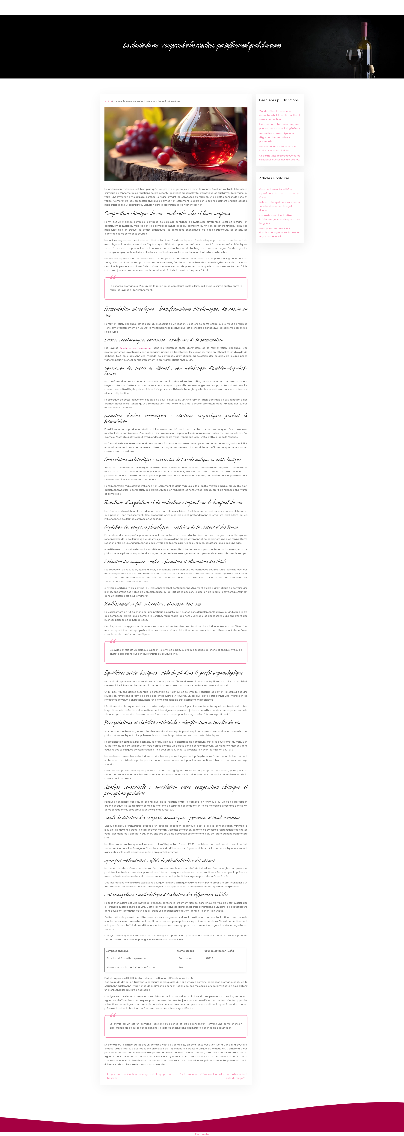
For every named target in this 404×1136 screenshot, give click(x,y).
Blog (110, 101)
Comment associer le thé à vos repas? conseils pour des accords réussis (279, 193)
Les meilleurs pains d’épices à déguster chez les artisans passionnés (276, 137)
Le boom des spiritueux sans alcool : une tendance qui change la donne (279, 206)
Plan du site (202, 1134)
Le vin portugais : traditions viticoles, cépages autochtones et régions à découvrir (279, 232)
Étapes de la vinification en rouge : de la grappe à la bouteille (140, 1076)
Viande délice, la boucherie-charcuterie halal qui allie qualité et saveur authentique (279, 115)
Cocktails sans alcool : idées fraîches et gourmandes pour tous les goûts (279, 219)
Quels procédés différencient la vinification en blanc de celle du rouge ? (212, 1076)
